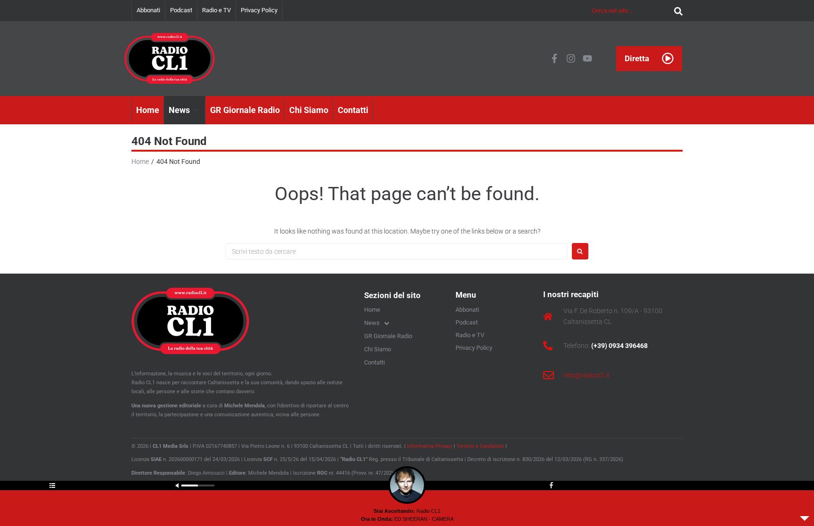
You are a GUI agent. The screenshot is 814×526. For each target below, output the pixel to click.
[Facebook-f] (554, 58)
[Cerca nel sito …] (630, 10)
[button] (184, 110)
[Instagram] (571, 58)
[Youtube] (587, 58)
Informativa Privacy (429, 446)
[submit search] (676, 10)
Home (140, 161)
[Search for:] (396, 251)
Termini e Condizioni (480, 446)
